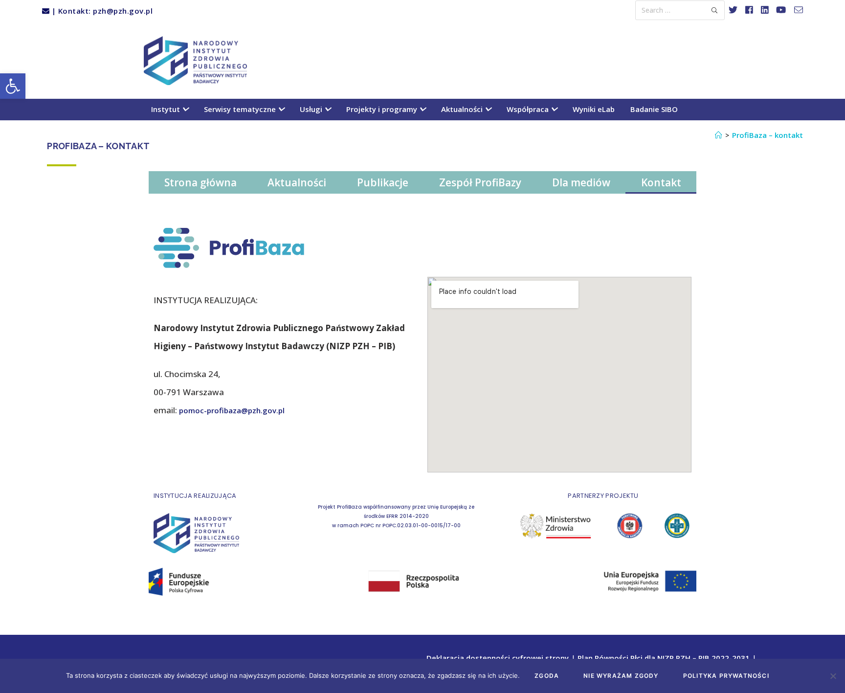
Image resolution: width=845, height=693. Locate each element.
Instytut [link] (166, 109)
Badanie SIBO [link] (654, 109)
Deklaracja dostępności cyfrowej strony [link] (497, 658)
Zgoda (546, 675)
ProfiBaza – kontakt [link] (767, 135)
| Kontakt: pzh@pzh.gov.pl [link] (101, 11)
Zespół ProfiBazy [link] (480, 182)
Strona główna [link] (200, 182)
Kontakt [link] (661, 182)
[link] (12, 86)
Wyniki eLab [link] (594, 109)
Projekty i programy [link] (382, 109)
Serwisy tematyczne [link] (241, 109)
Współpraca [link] (529, 109)
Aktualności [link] (463, 109)
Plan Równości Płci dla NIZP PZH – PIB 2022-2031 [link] (664, 658)
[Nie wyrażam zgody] (833, 676)
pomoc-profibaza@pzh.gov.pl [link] (232, 410)
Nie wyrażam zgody (620, 675)
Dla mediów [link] (581, 182)
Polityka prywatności (726, 675)
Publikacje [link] (382, 182)
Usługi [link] (312, 109)
